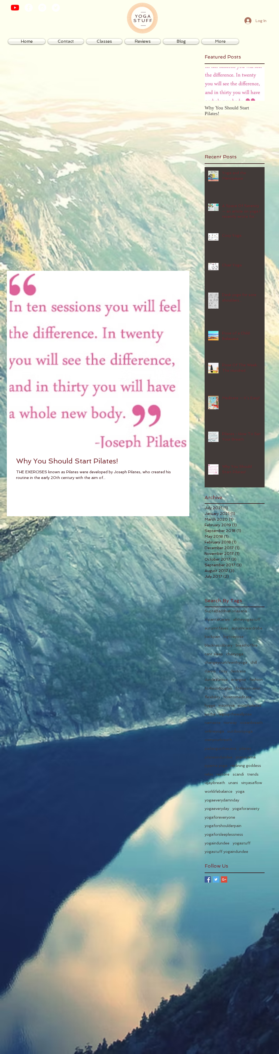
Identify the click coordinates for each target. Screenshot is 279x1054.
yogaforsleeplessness (224, 834)
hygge (210, 705)
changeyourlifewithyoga (226, 662)
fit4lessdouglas (218, 688)
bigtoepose (233, 636)
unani (233, 782)
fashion (256, 679)
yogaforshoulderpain (223, 825)
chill (253, 662)
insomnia (227, 705)
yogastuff (241, 843)
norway (230, 722)
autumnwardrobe (247, 628)
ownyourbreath (218, 740)
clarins (210, 671)
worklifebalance (218, 791)
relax (209, 774)
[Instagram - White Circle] (42, 8)
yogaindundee (217, 843)
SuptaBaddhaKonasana (226, 611)
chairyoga (234, 654)
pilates (245, 748)
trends (253, 774)
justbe (210, 714)
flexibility (212, 697)
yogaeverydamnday (222, 800)
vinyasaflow (251, 782)
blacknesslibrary (218, 645)
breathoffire (246, 645)
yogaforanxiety (245, 808)
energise (238, 679)
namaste (212, 722)
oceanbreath (251, 722)
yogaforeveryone (220, 817)
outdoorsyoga (240, 731)
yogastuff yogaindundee (226, 851)
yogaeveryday (217, 808)
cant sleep (214, 654)
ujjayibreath (215, 782)
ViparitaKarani (217, 619)
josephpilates (249, 705)
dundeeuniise (216, 679)
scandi (238, 774)
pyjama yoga (216, 765)
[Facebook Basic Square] (208, 879)
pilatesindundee (218, 757)
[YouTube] (15, 8)
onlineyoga (214, 731)
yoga (240, 791)
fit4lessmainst (248, 688)
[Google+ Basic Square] (224, 879)
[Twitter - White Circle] (56, 8)
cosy (223, 671)
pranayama (246, 757)
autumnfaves (216, 628)
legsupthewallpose (235, 714)
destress (238, 671)
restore (222, 774)
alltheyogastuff (246, 619)
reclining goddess (246, 765)
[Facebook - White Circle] (29, 8)
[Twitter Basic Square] (216, 879)
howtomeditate (237, 697)
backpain (212, 636)
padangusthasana (220, 748)
